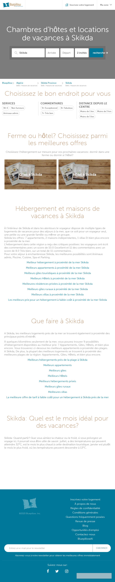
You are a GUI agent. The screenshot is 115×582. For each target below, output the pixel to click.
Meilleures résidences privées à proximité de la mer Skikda (57, 283)
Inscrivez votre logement (85, 499)
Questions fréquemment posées (85, 517)
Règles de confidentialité (85, 508)
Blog (85, 525)
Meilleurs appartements (57, 365)
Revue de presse (85, 521)
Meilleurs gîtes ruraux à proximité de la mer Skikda (57, 289)
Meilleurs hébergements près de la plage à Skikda (57, 359)
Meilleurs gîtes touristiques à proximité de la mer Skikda (57, 273)
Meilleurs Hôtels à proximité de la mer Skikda (57, 278)
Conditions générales (85, 512)
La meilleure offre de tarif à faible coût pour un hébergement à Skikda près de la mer (57, 397)
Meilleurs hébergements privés (57, 381)
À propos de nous (85, 503)
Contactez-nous (85, 534)
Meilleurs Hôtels (57, 375)
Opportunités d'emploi (85, 530)
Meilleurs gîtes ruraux (57, 386)
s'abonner (101, 548)
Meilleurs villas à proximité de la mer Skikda (57, 294)
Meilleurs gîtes (57, 370)
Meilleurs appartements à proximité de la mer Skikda (57, 267)
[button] (48, 571)
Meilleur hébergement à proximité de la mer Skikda (57, 262)
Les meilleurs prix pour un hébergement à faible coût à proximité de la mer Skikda (57, 299)
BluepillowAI (85, 538)
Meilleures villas (57, 391)
